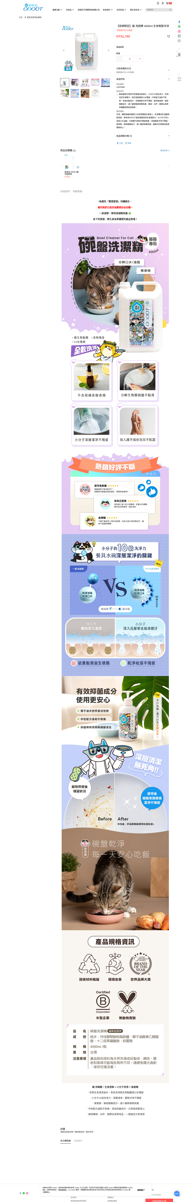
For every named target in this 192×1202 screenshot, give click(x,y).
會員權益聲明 (112, 1201)
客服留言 (110, 1197)
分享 (121, 143)
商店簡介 (74, 1197)
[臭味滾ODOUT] (33, 7)
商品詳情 (120, 47)
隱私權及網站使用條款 (78, 1201)
